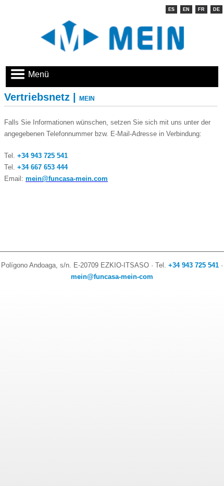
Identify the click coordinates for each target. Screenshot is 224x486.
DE (216, 9)
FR (201, 9)
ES (171, 9)
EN (186, 9)
